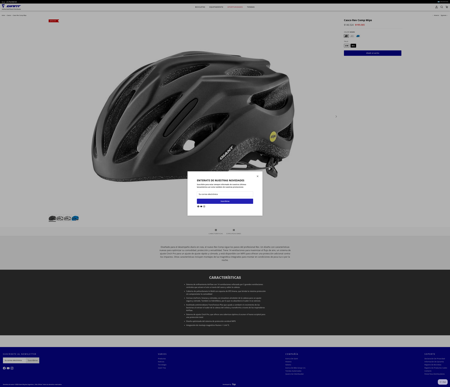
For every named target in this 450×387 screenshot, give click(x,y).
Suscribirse (225, 201)
